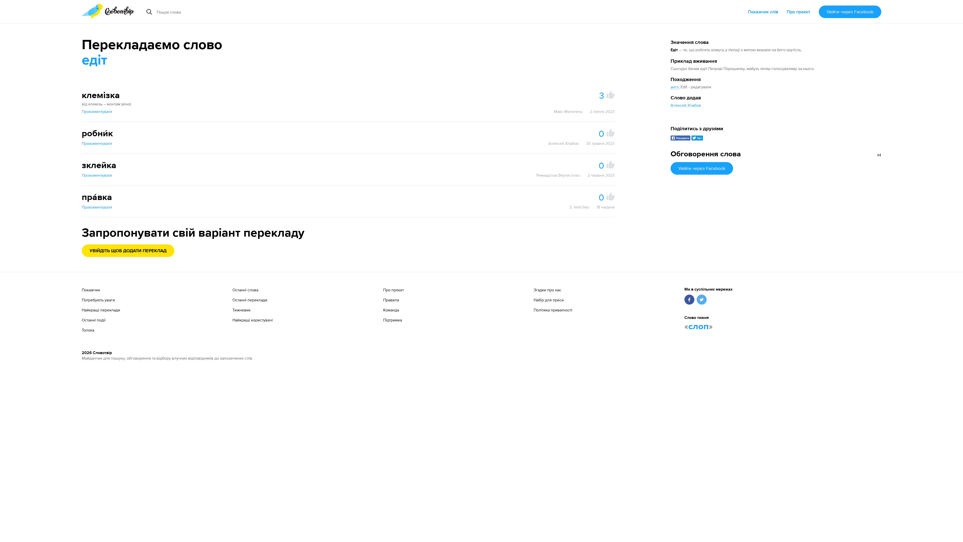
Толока (88, 330)
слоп (698, 326)
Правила (391, 300)
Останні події (94, 320)
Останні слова (245, 290)
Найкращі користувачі (252, 320)
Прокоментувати (97, 111)
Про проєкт (798, 11)
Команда (391, 310)
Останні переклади (249, 300)
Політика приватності (553, 310)
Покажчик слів (763, 11)
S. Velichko (579, 207)
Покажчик (91, 290)
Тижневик (241, 310)
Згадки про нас (547, 290)
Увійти (850, 11)
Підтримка (392, 320)
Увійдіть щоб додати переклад (128, 251)
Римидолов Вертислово (558, 175)
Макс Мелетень (568, 111)
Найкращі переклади (101, 310)
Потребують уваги (98, 300)
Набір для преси (549, 300)
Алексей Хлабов (686, 105)
